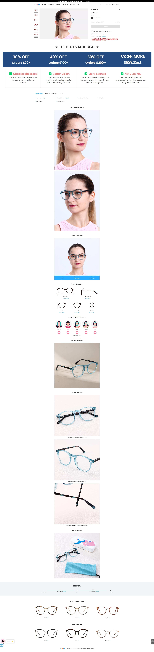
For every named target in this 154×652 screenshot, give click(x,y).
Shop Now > (89, 1)
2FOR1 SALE (65, 4)
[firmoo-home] (37, 4)
